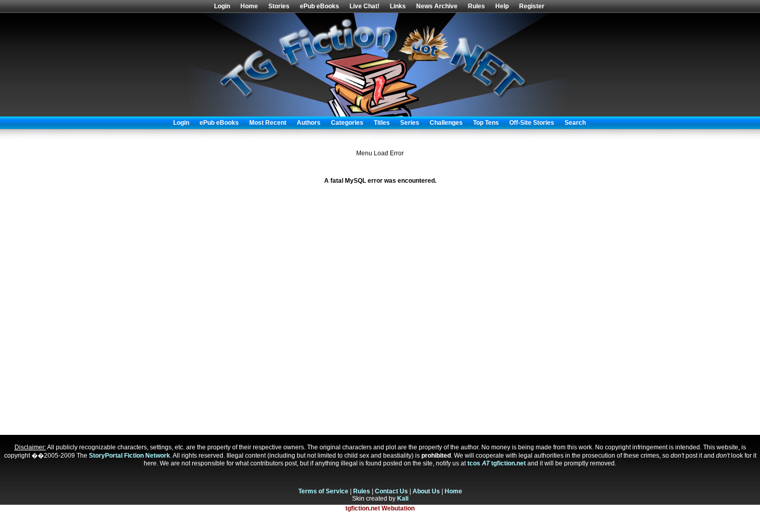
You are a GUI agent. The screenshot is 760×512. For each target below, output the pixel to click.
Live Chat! (364, 6)
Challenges (446, 122)
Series (409, 122)
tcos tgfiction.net (496, 463)
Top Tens (486, 122)
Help (502, 6)
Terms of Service (323, 491)
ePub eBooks (319, 6)
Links (398, 6)
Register (531, 6)
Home (249, 6)
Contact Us (391, 491)
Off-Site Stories (531, 122)
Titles (382, 122)
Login (222, 6)
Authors (309, 122)
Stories (279, 6)
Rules (476, 6)
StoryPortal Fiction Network (129, 455)
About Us (426, 491)
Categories (347, 122)
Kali (402, 498)
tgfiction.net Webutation (380, 508)
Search (575, 122)
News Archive (437, 6)
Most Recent (267, 122)
